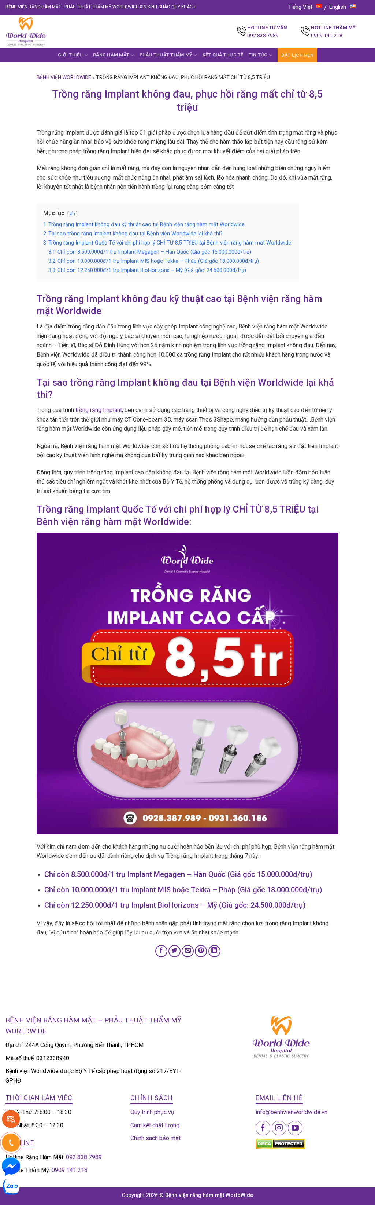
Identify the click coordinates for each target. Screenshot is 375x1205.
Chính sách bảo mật (155, 1138)
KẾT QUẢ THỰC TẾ (223, 55)
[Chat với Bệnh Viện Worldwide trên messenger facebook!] (11, 1165)
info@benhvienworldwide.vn (291, 1112)
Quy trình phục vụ (152, 1112)
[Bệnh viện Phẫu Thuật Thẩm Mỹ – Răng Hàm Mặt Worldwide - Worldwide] (39, 31)
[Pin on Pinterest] (201, 951)
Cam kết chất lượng (154, 1125)
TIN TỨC (258, 55)
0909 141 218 (326, 35)
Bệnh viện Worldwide (64, 77)
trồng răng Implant (98, 410)
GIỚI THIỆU (70, 55)
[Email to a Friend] (188, 951)
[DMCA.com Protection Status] (280, 1143)
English (337, 7)
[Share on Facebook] (161, 951)
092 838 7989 (263, 35)
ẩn (72, 213)
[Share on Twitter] (174, 951)
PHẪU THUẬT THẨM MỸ (166, 55)
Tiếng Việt (300, 7)
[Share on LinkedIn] (214, 951)
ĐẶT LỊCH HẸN (297, 55)
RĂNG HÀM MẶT (111, 55)
